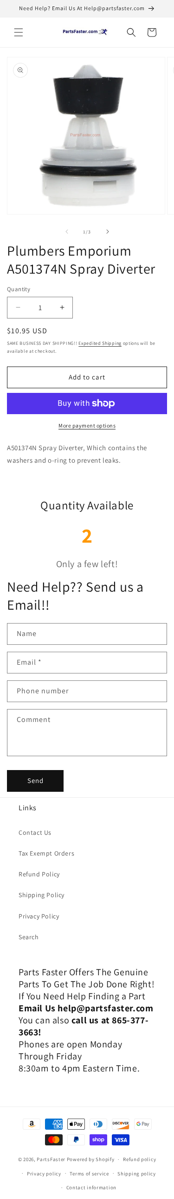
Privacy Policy (39, 916)
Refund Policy (39, 874)
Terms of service (89, 1173)
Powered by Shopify (91, 1159)
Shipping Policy (41, 895)
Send (35, 780)
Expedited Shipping (100, 343)
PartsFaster (51, 1159)
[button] (18, 32)
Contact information (91, 1187)
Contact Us (35, 832)
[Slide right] (107, 231)
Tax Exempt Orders (46, 853)
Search (29, 937)
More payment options (87, 425)
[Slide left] (67, 231)
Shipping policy (136, 1173)
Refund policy (139, 1159)
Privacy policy (44, 1173)
